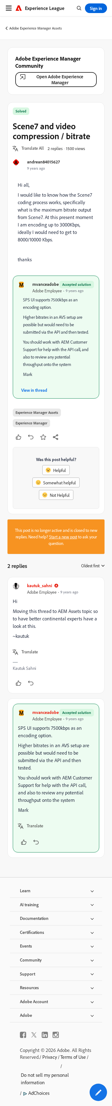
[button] (32, 148)
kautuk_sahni (39, 585)
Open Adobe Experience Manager (59, 79)
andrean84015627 (43, 161)
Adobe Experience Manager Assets (35, 28)
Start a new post (63, 536)
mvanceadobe (45, 284)
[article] (56, 635)
